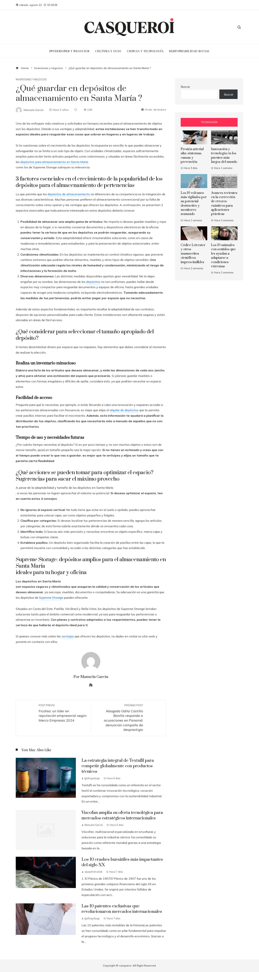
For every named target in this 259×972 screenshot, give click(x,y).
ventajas (67, 636)
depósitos (93, 282)
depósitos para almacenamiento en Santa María (54, 162)
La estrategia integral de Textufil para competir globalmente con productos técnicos (118, 766)
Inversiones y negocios (31, 79)
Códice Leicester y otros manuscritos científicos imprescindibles (193, 253)
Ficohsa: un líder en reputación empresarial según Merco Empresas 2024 (62, 713)
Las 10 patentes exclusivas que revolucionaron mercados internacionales (122, 908)
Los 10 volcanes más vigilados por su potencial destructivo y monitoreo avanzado (194, 203)
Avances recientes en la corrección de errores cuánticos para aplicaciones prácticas (224, 203)
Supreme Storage (51, 597)
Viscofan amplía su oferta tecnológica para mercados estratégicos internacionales (122, 815)
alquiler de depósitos (124, 410)
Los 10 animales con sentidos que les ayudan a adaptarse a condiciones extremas (223, 255)
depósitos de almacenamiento (69, 194)
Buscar (185, 87)
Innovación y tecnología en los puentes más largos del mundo (224, 155)
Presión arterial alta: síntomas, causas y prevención (192, 155)
